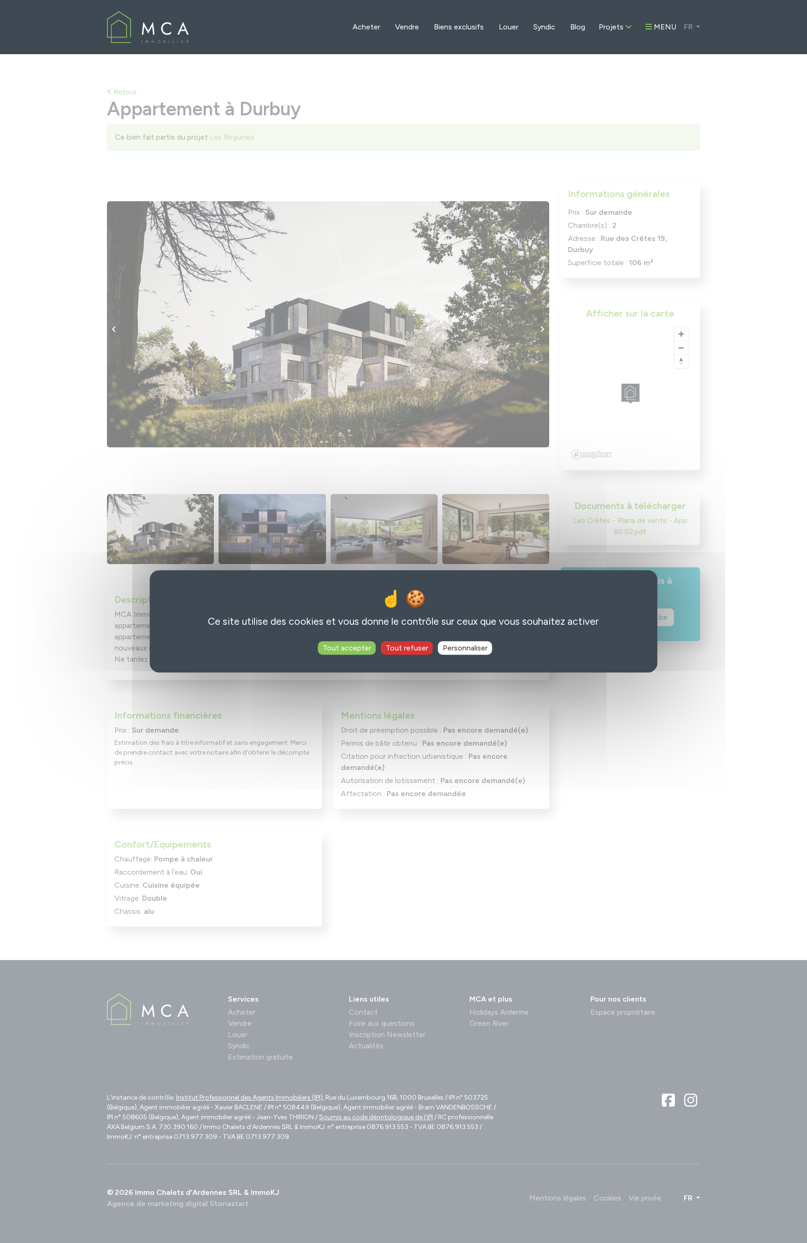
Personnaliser (465, 648)
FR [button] (689, 26)
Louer (508, 26)
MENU (664, 26)
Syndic (544, 26)
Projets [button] (612, 26)
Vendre (407, 26)
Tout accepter (347, 648)
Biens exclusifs (459, 26)
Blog (577, 26)
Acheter (366, 26)
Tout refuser (407, 648)
